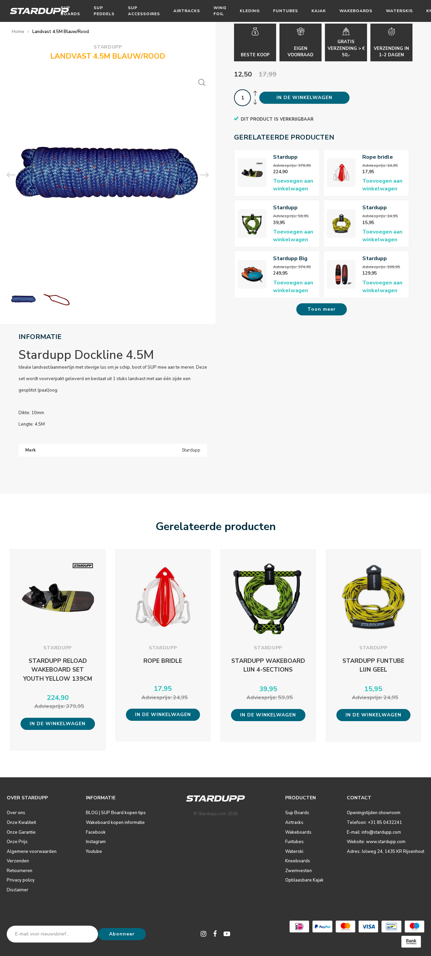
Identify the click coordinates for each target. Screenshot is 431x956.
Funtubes (285, 10)
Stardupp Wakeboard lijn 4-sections (292, 208)
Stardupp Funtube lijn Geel (377, 208)
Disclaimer (17, 890)
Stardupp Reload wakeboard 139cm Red (377, 259)
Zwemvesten (298, 871)
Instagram (96, 842)
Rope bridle (377, 157)
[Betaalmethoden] (299, 926)
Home (18, 32)
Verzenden (18, 861)
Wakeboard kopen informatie (115, 823)
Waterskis (399, 10)
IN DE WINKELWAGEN (304, 97)
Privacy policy (21, 880)
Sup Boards (70, 10)
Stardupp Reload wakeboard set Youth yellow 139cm (293, 157)
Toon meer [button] (321, 309)
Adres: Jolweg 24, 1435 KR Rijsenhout (385, 852)
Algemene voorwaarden (32, 852)
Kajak (318, 10)
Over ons (16, 813)
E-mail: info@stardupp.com (374, 832)
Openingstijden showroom (373, 813)
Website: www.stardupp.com (376, 842)
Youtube (94, 852)
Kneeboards (297, 861)
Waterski (294, 852)
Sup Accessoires (144, 10)
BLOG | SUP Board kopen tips (116, 813)
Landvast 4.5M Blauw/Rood (60, 32)
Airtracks (186, 10)
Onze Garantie (21, 832)
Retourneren (19, 871)
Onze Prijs (17, 842)
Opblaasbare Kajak (304, 880)
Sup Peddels (104, 10)
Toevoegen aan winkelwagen (293, 184)
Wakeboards (355, 10)
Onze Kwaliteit (21, 823)
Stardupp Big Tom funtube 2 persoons (292, 259)
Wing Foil (219, 10)
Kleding (250, 10)
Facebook (96, 832)
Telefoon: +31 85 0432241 (374, 823)
